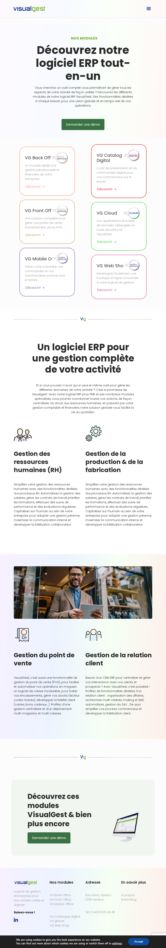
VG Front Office (60, 900)
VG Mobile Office (61, 904)
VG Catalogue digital (65, 917)
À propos (128, 895)
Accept (138, 942)
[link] (16, 920)
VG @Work (57, 921)
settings (117, 943)
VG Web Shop (59, 925)
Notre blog (128, 900)
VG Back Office (60, 895)
